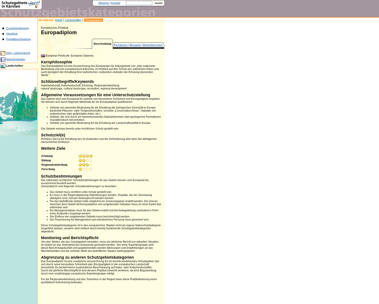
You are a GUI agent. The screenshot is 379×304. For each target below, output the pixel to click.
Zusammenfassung (17, 28)
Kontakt (115, 3)
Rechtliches (121, 45)
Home (58, 20)
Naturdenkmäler (15, 59)
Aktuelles (103, 3)
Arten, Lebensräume (18, 53)
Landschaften (14, 65)
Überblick (12, 33)
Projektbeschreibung (18, 39)
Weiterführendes (153, 45)
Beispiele (135, 45)
